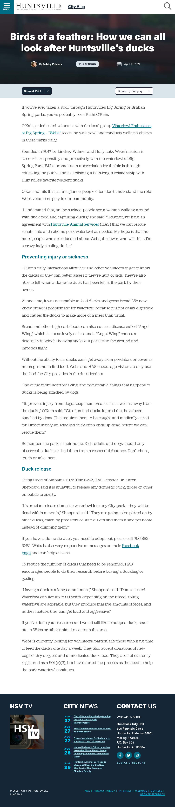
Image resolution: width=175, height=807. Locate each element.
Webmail (141, 790)
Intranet (125, 790)
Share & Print (32, 91)
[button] (167, 5)
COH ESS (156, 790)
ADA (87, 790)
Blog (76, 6)
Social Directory (131, 762)
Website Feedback (152, 794)
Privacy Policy (104, 790)
